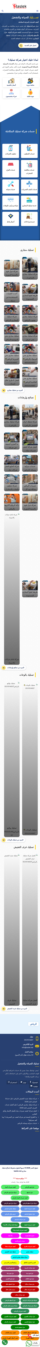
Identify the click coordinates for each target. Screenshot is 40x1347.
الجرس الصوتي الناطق (30, 1262)
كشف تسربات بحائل (29, 1289)
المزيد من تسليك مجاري (15, 390)
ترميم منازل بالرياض (10, 1214)
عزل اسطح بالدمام (20, 1327)
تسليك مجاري (29, 1252)
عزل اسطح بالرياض (30, 1214)
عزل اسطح (30, 1192)
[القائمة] (37, 11)
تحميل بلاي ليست (29, 1235)
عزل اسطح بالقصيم (30, 1322)
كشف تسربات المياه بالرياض (20, 1198)
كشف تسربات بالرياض (20, 1311)
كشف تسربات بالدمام (10, 1322)
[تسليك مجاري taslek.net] (20, 6)
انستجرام (13, 1082)
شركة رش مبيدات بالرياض (30, 1305)
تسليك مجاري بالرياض (10, 1208)
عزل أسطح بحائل (10, 1284)
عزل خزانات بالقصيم (29, 1316)
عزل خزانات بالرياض (20, 1219)
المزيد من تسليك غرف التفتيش (17, 1008)
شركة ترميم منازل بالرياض (10, 1305)
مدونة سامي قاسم (20, 1241)
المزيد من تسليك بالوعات (15, 840)
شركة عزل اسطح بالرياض (30, 1203)
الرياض (33, 1024)
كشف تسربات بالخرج (29, 1246)
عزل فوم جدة (29, 1273)
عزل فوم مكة (10, 1273)
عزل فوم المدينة (10, 1268)
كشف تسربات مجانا (10, 1246)
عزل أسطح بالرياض (10, 1300)
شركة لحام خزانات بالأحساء (10, 1225)
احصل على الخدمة (30, 45)
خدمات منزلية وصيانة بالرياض (27, 1123)
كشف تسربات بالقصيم (10, 1316)
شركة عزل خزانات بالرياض (30, 1300)
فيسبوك (34, 1082)
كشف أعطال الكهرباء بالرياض (10, 1338)
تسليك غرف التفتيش (10, 1252)
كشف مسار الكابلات (10, 1332)
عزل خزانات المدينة (30, 1268)
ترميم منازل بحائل (10, 1289)
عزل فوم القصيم (10, 1278)
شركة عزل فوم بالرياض (10, 1192)
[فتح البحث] (2, 11)
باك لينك (10, 1235)
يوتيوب (35, 1086)
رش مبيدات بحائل (29, 1284)
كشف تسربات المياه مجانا (20, 1230)
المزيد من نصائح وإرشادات (15, 667)
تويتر (24, 1082)
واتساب (13, 1182)
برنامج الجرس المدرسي (10, 1262)
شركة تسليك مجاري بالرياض (20, 1257)
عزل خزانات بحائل (20, 1295)
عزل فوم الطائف (29, 1278)
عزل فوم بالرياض (29, 1187)
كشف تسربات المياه (10, 1187)
